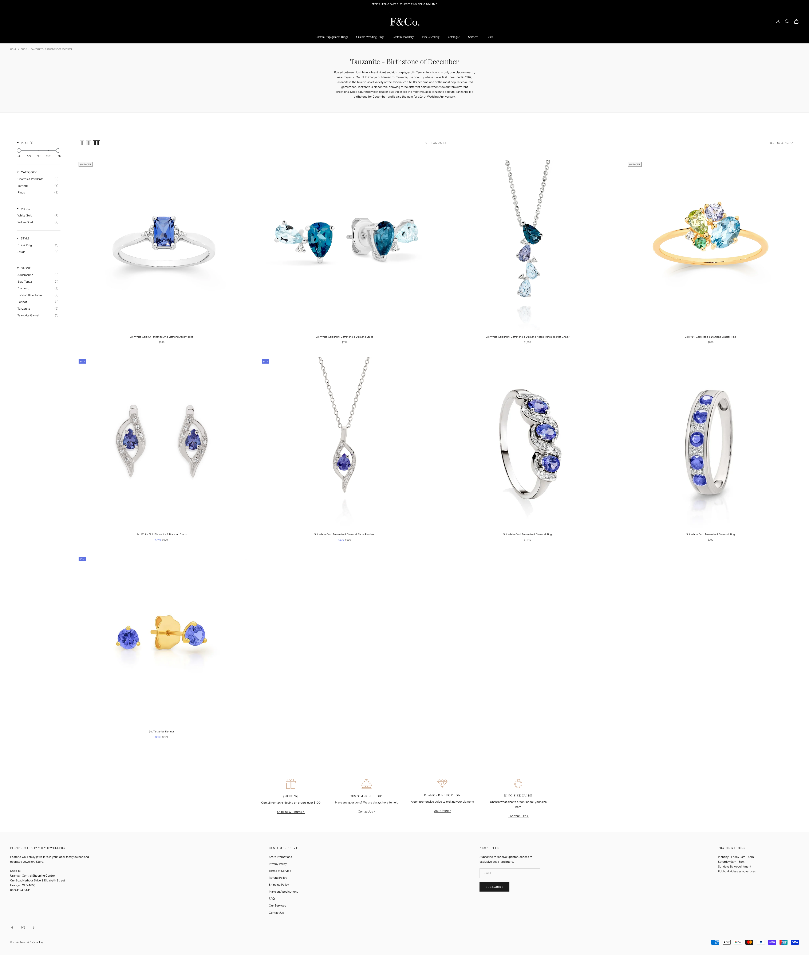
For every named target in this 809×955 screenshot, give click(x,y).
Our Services (277, 905)
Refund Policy (278, 878)
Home (13, 49)
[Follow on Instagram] (23, 927)
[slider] (19, 150)
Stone (26, 268)
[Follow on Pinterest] (34, 927)
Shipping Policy (279, 884)
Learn (489, 37)
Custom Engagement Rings (332, 37)
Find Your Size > (518, 816)
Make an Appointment (283, 891)
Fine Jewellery (430, 37)
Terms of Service (280, 871)
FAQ (272, 898)
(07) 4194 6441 (20, 890)
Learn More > (442, 811)
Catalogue (454, 37)
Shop (24, 49)
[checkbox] (37, 179)
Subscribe (494, 886)
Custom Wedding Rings (370, 37)
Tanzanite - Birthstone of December (51, 49)
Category (28, 172)
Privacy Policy (278, 864)
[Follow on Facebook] (12, 927)
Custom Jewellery (403, 37)
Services (473, 37)
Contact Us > (366, 811)
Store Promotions (280, 857)
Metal (25, 209)
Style (25, 238)
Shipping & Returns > (291, 812)
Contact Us (276, 913)
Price (27, 143)
